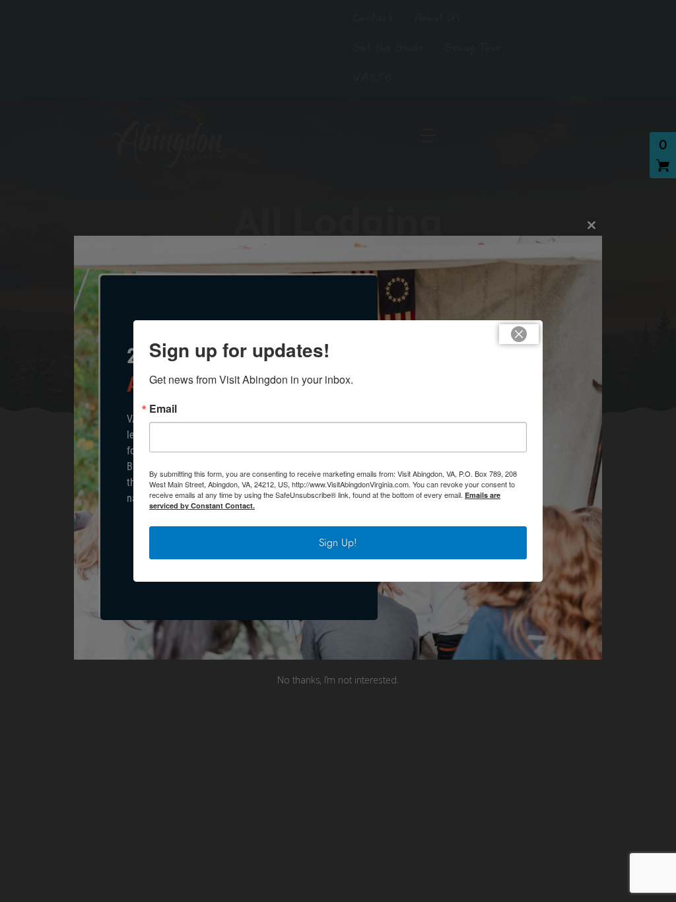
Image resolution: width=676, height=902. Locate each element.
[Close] (519, 334)
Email (163, 408)
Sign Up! (338, 542)
